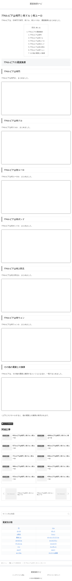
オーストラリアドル (53, 537)
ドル (53, 528)
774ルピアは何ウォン (37, 50)
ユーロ (19, 531)
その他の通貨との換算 (37, 53)
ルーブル (18, 553)
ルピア (19, 550)
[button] (68, 514)
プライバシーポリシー (53, 575)
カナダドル (18, 540)
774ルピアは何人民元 (37, 47)
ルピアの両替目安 (8, 423)
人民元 (19, 534)
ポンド (53, 531)
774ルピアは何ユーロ (37, 41)
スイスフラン (53, 540)
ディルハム (18, 543)
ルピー (53, 550)
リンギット (53, 547)
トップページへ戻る (18, 575)
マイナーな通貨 (53, 553)
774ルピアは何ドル (36, 38)
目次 (33, 27)
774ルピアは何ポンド (37, 44)
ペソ (18, 547)
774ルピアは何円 (36, 35)
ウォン (53, 534)
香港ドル (18, 537)
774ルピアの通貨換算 (35, 32)
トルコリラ (53, 543)
